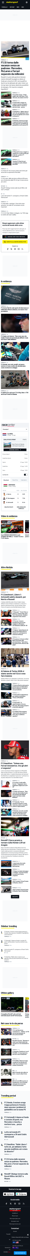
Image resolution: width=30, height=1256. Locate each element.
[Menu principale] (3, 2)
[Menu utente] (26, 2)
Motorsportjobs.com (15, 1218)
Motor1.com (15, 1215)
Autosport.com (15, 1221)
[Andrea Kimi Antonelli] (4, 502)
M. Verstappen (10, 498)
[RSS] (22, 249)
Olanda (10, 434)
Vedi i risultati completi (21, 507)
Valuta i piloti (8, 507)
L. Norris (8, 494)
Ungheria (11, 485)
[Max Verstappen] (4, 498)
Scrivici (15, 1231)
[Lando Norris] (4, 494)
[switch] (25, 475)
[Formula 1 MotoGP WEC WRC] (15, 429)
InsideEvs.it (15, 1213)
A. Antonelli (9, 502)
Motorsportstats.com (15, 1224)
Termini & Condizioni (10, 1247)
